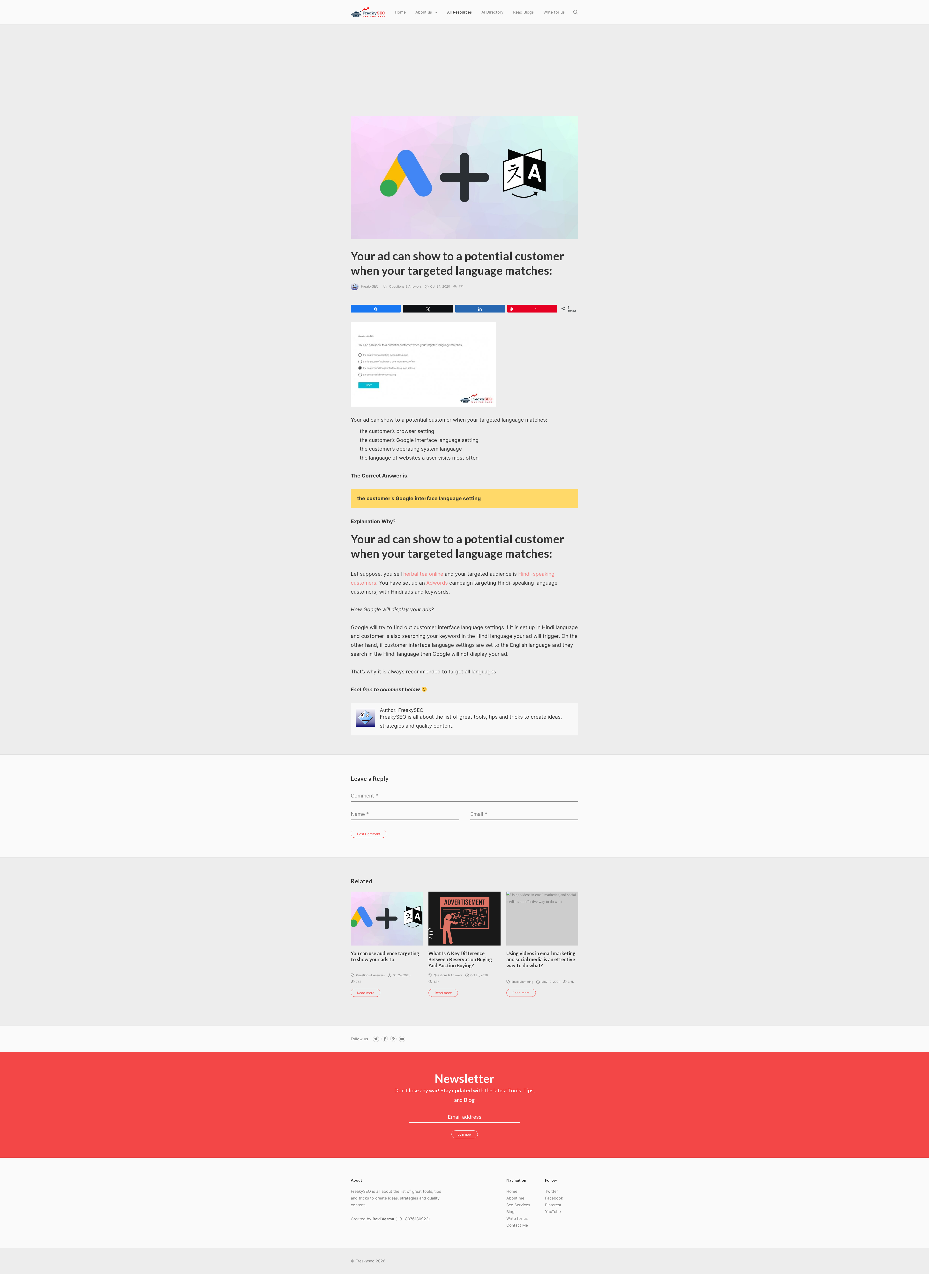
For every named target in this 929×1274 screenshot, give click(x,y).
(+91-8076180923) (412, 1218)
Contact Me (517, 1225)
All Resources (459, 12)
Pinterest (553, 1204)
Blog (510, 1211)
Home (400, 12)
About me (515, 1198)
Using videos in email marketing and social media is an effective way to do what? (541, 959)
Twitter (551, 1191)
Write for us (554, 12)
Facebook (554, 1198)
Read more (365, 993)
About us (424, 12)
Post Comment (368, 834)
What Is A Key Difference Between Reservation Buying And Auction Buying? (460, 959)
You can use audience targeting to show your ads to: (385, 956)
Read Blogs (523, 12)
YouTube (553, 1211)
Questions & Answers (405, 286)
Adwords (437, 583)
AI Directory (492, 12)
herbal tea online (423, 574)
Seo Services (518, 1204)
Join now (464, 1134)
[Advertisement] (464, 79)
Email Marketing (522, 981)
